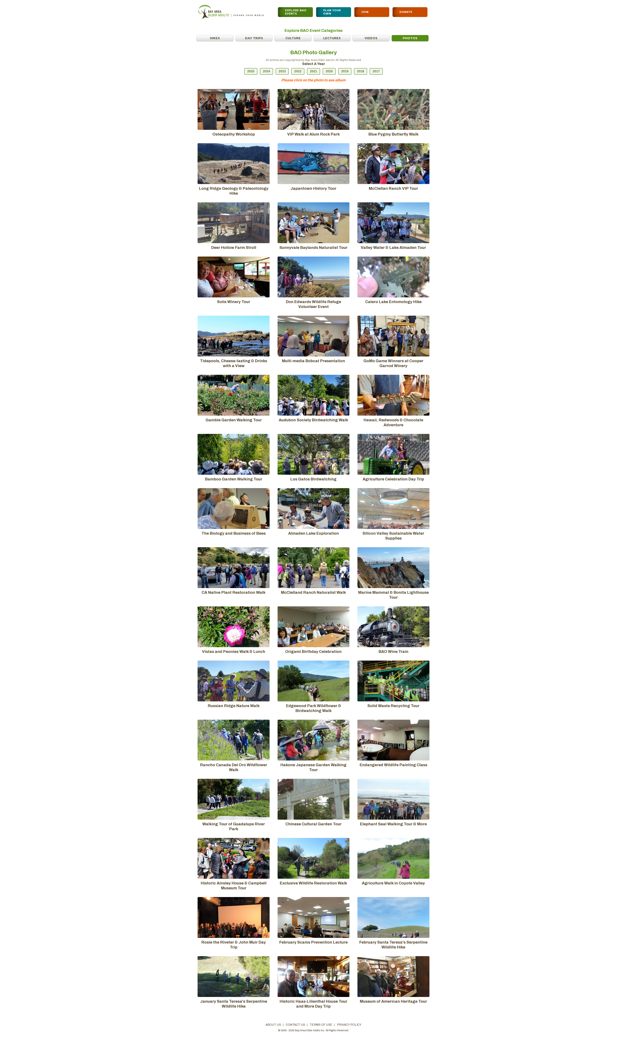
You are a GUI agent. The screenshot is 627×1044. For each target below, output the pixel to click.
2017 (376, 71)
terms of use (321, 1024)
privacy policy (349, 1024)
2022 (297, 71)
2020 (329, 71)
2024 (266, 71)
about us (273, 1024)
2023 (282, 71)
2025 (250, 71)
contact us (295, 1024)
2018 (360, 71)
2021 (313, 71)
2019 (344, 71)
